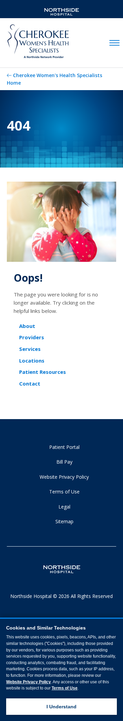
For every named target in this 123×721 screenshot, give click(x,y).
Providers (31, 337)
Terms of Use (64, 491)
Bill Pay (64, 462)
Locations (31, 360)
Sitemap (64, 521)
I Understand (61, 706)
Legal (64, 506)
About (27, 325)
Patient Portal (64, 447)
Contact (29, 383)
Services (30, 348)
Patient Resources (42, 371)
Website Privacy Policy (64, 477)
